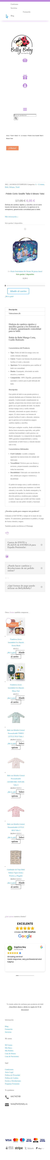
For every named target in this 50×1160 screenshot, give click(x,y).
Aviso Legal (9, 1072)
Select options (17, 745)
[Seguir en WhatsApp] (17, 1112)
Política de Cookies (11, 1078)
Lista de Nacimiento (12, 1056)
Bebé (16, 135)
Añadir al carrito (18, 291)
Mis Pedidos (9, 1051)
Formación (8, 1029)
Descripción (13, 310)
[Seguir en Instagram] (12, 1112)
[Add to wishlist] (8, 144)
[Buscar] (16, 118)
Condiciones (9, 1069)
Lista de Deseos (10, 1054)
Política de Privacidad (12, 1075)
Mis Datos (8, 1048)
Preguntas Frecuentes (12, 1084)
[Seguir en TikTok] (7, 1112)
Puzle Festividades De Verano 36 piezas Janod (26, 271)
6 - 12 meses (23, 135)
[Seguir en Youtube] (21, 1112)
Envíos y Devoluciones (13, 1081)
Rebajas (12, 187)
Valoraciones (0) (15, 313)
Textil (12, 135)
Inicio (7, 135)
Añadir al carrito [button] (18, 654)
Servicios (8, 1032)
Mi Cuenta (8, 1045)
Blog (6, 1026)
